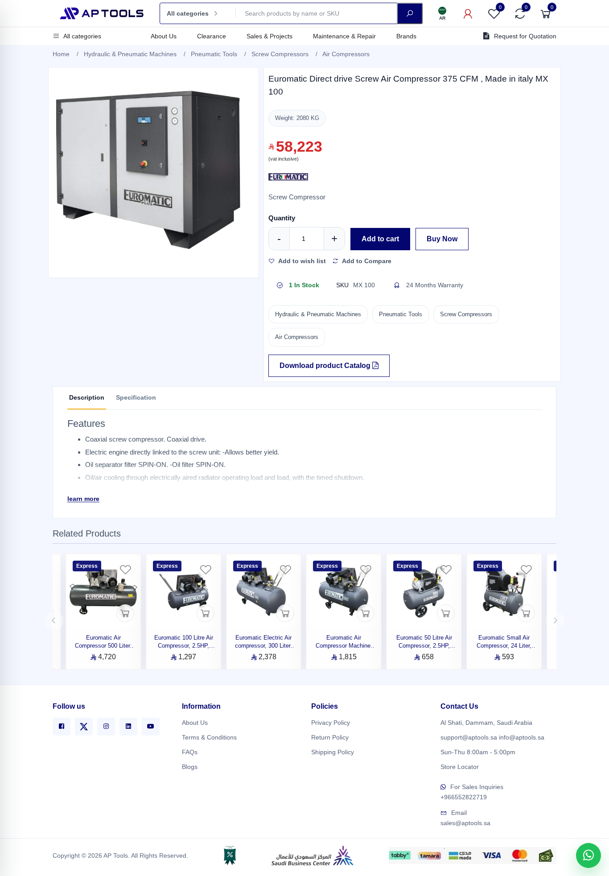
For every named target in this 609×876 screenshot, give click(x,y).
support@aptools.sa (468, 737)
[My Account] (468, 13)
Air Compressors (346, 54)
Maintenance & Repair (344, 36)
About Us (164, 36)
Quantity (281, 218)
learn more (83, 498)
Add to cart (380, 239)
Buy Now (442, 239)
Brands (406, 36)
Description (86, 397)
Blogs (190, 766)
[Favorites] (125, 569)
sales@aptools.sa (465, 822)
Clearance (211, 36)
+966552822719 (463, 797)
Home (61, 54)
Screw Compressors (280, 54)
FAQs (190, 752)
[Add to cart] (125, 613)
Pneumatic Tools (214, 54)
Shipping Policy (332, 752)
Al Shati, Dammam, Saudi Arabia (486, 722)
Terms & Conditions (209, 737)
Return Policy (330, 737)
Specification (136, 397)
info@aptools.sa (521, 737)
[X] (84, 727)
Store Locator (459, 766)
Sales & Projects (269, 36)
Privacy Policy (330, 722)
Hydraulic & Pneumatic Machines (130, 54)
